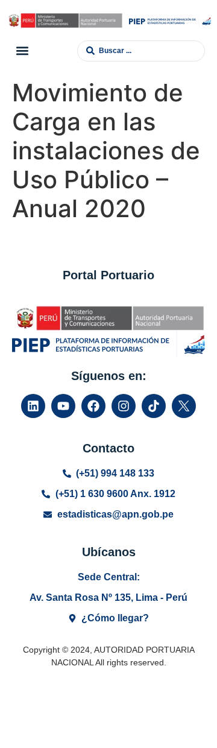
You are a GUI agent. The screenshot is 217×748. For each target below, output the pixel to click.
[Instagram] (124, 406)
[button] (22, 51)
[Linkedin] (33, 406)
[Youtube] (63, 406)
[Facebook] (93, 406)
